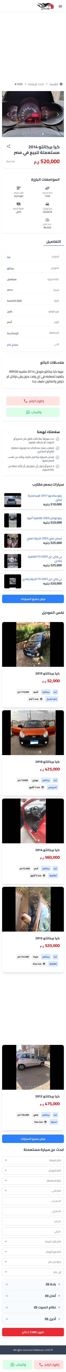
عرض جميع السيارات (33, 599)
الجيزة (54, 1122)
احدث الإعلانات (36, 84)
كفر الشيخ (52, 699)
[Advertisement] (33, 45)
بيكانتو (45, 692)
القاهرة (53, 875)
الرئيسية (56, 84)
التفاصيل (53, 241)
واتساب (36, 412)
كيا (55, 692)
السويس (52, 787)
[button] (58, 114)
